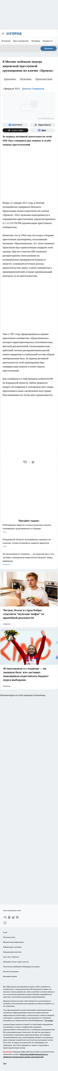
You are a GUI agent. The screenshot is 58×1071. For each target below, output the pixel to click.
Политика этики (9, 937)
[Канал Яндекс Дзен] (15, 130)
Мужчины (25, 79)
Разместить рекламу (11, 971)
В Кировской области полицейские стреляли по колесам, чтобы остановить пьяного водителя (27, 542)
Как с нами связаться (11, 957)
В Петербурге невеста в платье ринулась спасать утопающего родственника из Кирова (27, 528)
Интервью (35, 41)
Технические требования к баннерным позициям (21, 967)
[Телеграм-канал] (13, 917)
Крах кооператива (21, 41)
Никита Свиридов (33, 88)
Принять (48, 48)
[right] (55, 41)
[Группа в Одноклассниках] (9, 917)
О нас (5, 932)
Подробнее (49, 1020)
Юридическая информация (13, 942)
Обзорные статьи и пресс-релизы (16, 962)
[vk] (25, 462)
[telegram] (33, 462)
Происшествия (43, 79)
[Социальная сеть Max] (42, 130)
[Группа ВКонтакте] (15, 125)
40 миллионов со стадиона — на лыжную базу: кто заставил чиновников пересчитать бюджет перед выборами (28, 559)
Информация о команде (12, 947)
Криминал (10, 79)
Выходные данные (10, 976)
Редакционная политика (12, 952)
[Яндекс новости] (42, 125)
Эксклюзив (6, 41)
